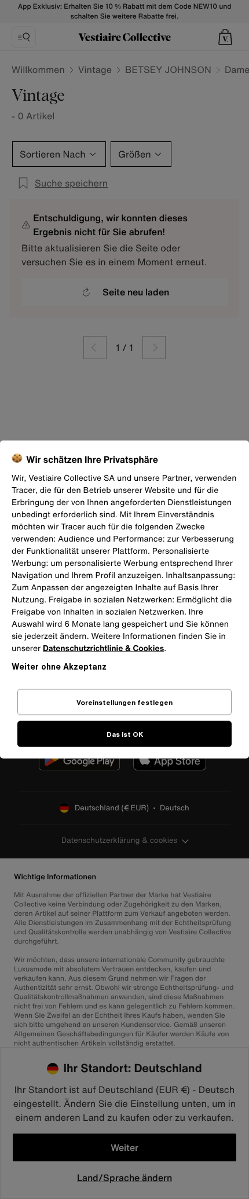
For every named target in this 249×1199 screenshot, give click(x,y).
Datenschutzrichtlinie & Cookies (103, 648)
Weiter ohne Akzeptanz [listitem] (59, 666)
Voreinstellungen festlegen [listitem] (124, 702)
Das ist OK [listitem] (125, 734)
